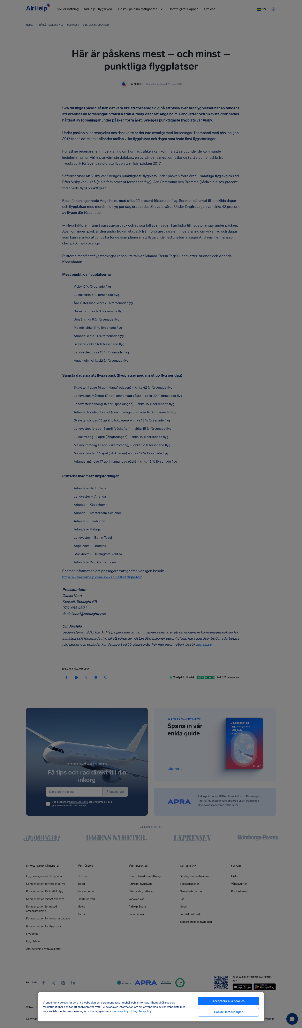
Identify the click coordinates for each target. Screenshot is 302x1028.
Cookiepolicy (120, 1011)
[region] (151, 1006)
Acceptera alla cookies (228, 1001)
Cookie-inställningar (228, 1012)
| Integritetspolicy (140, 1011)
